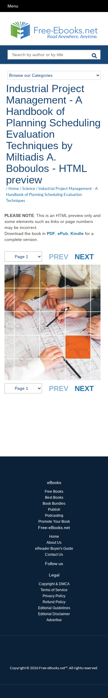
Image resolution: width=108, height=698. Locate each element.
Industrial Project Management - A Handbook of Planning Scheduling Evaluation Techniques (52, 194)
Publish (54, 509)
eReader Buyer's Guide (54, 548)
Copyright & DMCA (54, 584)
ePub (63, 233)
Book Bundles (54, 503)
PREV (58, 257)
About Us (54, 542)
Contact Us (54, 554)
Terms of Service (54, 590)
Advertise (54, 620)
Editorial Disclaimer (54, 614)
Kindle (77, 233)
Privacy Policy (54, 596)
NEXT (84, 257)
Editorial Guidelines (54, 608)
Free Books (54, 491)
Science (28, 188)
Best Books (54, 497)
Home (13, 188)
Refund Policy (54, 602)
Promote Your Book (54, 521)
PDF (51, 233)
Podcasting (54, 515)
